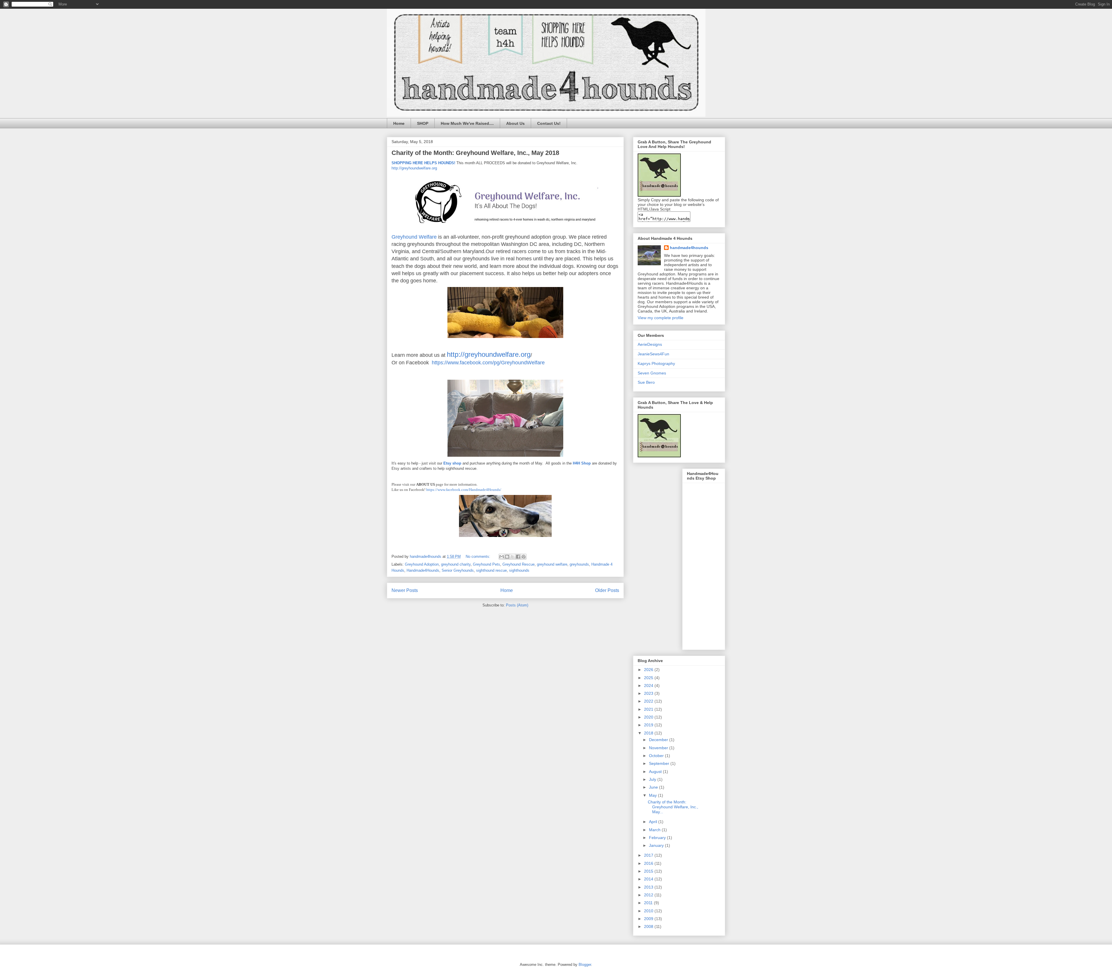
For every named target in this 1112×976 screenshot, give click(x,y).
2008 (649, 926)
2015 (649, 871)
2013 (649, 887)
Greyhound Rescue (518, 564)
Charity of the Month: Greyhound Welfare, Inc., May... (673, 807)
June (654, 787)
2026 (649, 669)
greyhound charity (456, 564)
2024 (649, 685)
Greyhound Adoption (422, 564)
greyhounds (579, 564)
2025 (649, 677)
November (659, 747)
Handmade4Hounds (423, 570)
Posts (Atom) (517, 605)
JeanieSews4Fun (653, 354)
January (657, 845)
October (657, 755)
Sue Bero (646, 382)
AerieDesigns (650, 344)
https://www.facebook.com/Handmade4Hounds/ (463, 489)
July (653, 779)
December (659, 739)
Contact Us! (549, 123)
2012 (649, 895)
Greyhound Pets (486, 564)
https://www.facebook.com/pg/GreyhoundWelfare (488, 362)
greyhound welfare (552, 564)
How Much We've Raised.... (467, 123)
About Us (515, 123)
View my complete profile (660, 317)
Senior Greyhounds (458, 570)
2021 (649, 709)
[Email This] (501, 557)
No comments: (478, 556)
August (656, 771)
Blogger (585, 964)
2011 (649, 902)
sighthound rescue (491, 570)
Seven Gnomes (652, 373)
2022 (649, 701)
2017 (649, 855)
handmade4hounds (689, 247)
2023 (649, 693)
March (655, 829)
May (653, 795)
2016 (649, 863)
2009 (649, 918)
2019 (649, 725)
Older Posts (607, 590)
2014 (649, 879)
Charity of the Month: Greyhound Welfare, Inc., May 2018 (475, 152)
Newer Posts (405, 590)
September (659, 763)
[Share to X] (512, 557)
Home (399, 123)
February (658, 837)
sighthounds (519, 570)
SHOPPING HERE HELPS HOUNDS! (424, 163)
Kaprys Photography (656, 363)
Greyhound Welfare (414, 237)
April (653, 821)
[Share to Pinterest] (523, 557)
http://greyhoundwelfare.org (414, 168)
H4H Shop (582, 463)
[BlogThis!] (507, 557)
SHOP (422, 123)
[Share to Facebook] (518, 557)
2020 (649, 717)
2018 (649, 733)
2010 (649, 911)
